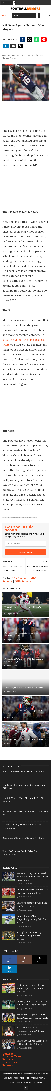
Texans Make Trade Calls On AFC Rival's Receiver (22, 608)
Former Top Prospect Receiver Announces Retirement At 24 (24, 634)
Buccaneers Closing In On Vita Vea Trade (23, 837)
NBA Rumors (19, 578)
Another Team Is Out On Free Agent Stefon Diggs (24, 712)
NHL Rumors (23, 581)
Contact (7, 1053)
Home (4, 16)
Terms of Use (11, 1065)
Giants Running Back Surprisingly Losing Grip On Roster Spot (31, 919)
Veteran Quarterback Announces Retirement (24, 687)
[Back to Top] (26, 1088)
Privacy (7, 1059)
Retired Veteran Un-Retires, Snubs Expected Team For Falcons (31, 988)
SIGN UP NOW (25, 552)
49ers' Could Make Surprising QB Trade (23, 771)
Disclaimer (9, 1062)
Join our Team (12, 1056)
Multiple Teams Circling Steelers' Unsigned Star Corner (29, 935)
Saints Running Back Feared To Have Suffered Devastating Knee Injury (32, 876)
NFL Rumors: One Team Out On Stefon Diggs (25, 739)
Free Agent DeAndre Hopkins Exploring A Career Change (23, 660)
